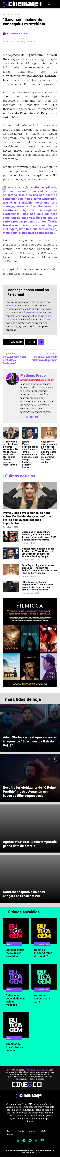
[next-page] (15, 1055)
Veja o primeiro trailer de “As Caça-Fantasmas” (14, 360)
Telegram (11, 305)
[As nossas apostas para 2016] (44, 977)
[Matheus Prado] (5, 33)
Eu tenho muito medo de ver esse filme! (15, 953)
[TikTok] (36, 1140)
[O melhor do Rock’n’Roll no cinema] (16, 1025)
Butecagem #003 (14, 1038)
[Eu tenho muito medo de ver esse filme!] (16, 931)
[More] (41, 342)
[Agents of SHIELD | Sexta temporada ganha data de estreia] (30, 828)
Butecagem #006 (42, 944)
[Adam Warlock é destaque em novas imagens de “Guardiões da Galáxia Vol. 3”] (30, 728)
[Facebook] (21, 416)
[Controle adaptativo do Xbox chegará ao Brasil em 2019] (30, 879)
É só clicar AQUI (34, 312)
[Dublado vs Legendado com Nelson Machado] (16, 977)
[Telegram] (30, 1140)
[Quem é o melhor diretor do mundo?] (44, 931)
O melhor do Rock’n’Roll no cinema (14, 1047)
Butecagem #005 (14, 989)
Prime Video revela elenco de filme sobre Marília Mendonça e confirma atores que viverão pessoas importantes (10, 453)
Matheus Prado (19, 33)
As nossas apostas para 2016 (42, 998)
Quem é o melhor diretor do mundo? (43, 953)
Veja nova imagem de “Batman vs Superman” (44, 358)
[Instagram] (26, 416)
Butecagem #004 (42, 989)
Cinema (16, 14)
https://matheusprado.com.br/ (37, 380)
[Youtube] (36, 416)
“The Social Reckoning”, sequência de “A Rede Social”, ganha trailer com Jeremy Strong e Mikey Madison (38, 586)
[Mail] (31, 416)
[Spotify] (24, 1140)
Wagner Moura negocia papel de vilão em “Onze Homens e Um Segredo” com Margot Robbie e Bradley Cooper (30, 454)
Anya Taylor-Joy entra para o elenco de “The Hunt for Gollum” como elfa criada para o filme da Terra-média (49, 452)
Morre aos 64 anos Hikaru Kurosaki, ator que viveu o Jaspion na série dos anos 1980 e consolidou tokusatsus (39, 536)
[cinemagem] (23, 4)
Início (6, 14)
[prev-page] (6, 1055)
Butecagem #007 (14, 944)
